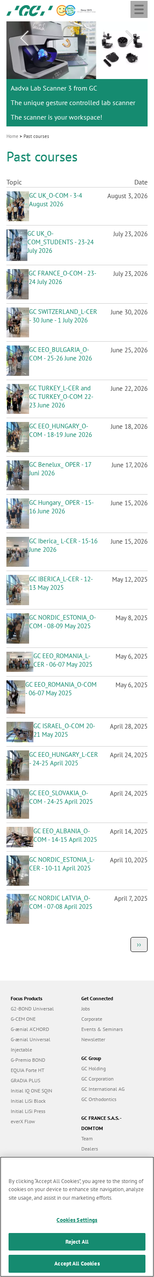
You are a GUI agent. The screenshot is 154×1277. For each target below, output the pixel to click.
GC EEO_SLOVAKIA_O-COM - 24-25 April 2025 (61, 797)
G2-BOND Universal (32, 1008)
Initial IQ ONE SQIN (31, 1090)
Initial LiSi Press (28, 1111)
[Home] (30, 10)
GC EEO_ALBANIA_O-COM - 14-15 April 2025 (65, 835)
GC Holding (93, 1068)
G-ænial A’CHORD (30, 1029)
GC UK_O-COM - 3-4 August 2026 (55, 199)
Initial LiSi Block (28, 1101)
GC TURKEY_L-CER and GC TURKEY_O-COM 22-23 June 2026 (61, 396)
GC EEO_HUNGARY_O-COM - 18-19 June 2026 (60, 430)
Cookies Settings (76, 1220)
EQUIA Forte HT (27, 1070)
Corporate (91, 1019)
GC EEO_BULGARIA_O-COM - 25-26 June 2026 (60, 354)
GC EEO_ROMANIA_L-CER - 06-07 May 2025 (62, 660)
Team (87, 1138)
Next (130, 38)
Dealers (89, 1148)
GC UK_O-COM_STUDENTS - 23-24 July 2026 (60, 242)
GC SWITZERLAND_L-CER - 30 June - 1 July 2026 (63, 316)
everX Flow (23, 1121)
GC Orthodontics (98, 1099)
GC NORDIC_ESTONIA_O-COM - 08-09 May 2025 (62, 621)
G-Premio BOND (28, 1060)
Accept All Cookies (76, 1263)
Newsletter (93, 1039)
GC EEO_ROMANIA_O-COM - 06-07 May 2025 (61, 688)
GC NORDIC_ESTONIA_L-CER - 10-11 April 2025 (62, 863)
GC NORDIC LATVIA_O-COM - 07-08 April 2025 (60, 902)
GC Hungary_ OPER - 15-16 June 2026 (61, 506)
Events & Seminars (102, 1029)
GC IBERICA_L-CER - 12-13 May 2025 (61, 583)
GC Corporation (97, 1078)
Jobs (85, 1008)
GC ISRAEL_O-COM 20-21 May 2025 (64, 730)
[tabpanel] (77, 73)
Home (12, 136)
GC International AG (102, 1089)
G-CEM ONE (23, 1019)
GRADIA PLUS (25, 1080)
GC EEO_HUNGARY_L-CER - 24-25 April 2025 (63, 758)
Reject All (77, 1241)
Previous (24, 38)
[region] (77, 1217)
